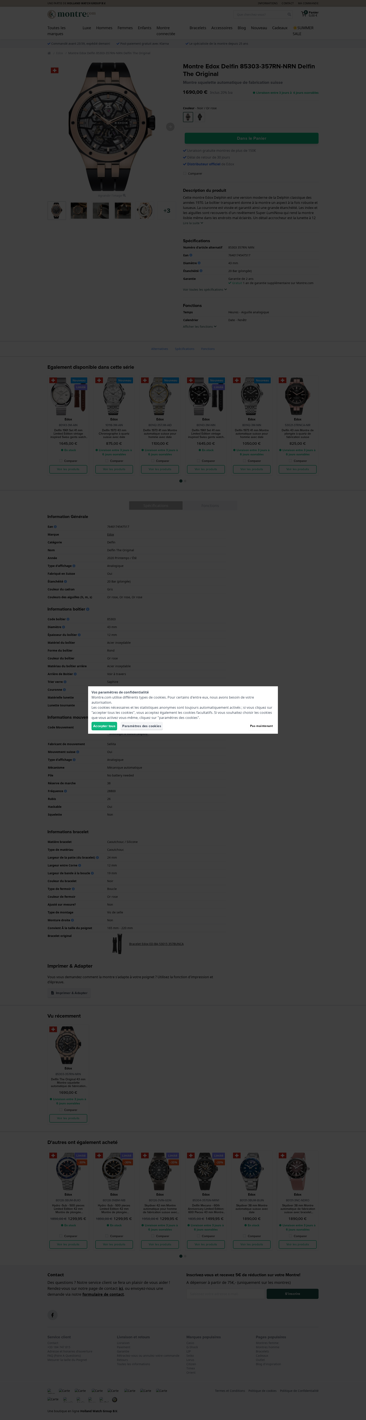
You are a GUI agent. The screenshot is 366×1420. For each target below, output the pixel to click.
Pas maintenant (261, 726)
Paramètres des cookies (141, 726)
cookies (160, 697)
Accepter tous (104, 726)
